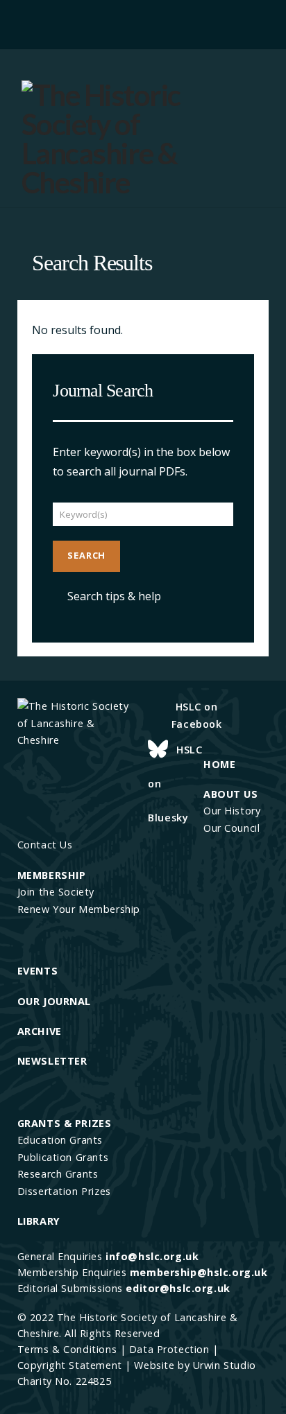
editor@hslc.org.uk (178, 1288)
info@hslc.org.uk (152, 1256)
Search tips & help (114, 596)
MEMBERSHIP (51, 875)
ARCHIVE (39, 1031)
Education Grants (60, 1139)
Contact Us (45, 844)
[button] (142, 22)
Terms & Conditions (67, 1349)
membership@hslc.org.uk (199, 1272)
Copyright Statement (69, 1365)
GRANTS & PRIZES (64, 1123)
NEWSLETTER (52, 1060)
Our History (231, 810)
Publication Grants (62, 1157)
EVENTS (37, 970)
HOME (219, 764)
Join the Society (55, 891)
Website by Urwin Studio (194, 1365)
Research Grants (58, 1173)
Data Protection (169, 1349)
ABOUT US (230, 794)
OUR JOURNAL (54, 1001)
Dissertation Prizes (64, 1191)
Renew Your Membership (78, 909)
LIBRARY (38, 1221)
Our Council (231, 828)
